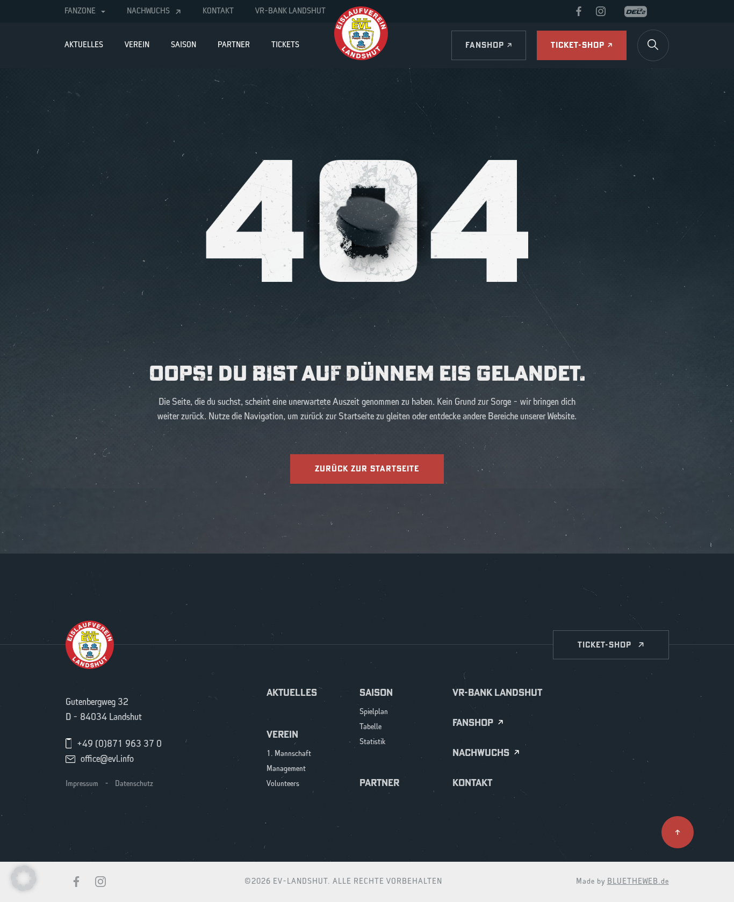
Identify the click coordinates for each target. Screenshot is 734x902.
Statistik (372, 742)
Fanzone (80, 11)
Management (286, 769)
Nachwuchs (148, 11)
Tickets (285, 45)
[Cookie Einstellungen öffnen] (24, 878)
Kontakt (218, 11)
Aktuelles (83, 45)
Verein (137, 45)
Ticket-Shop (604, 644)
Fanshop (472, 723)
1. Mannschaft (289, 754)
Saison (183, 45)
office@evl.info (107, 759)
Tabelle (370, 727)
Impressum (82, 784)
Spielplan (373, 712)
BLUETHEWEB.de (638, 881)
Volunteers (283, 784)
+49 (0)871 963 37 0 (119, 744)
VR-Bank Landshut (290, 11)
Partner (234, 45)
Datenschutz (134, 784)
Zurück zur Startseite (367, 468)
